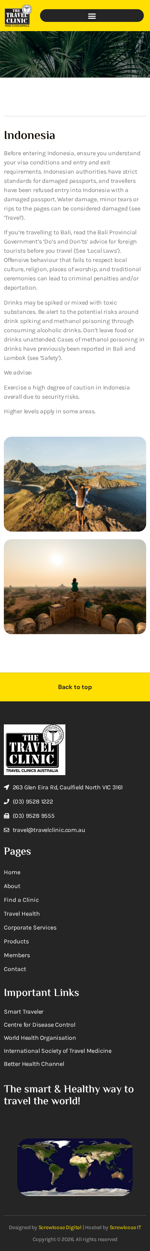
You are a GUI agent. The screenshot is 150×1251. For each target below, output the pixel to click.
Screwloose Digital (60, 1227)
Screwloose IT (125, 1227)
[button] (92, 15)
